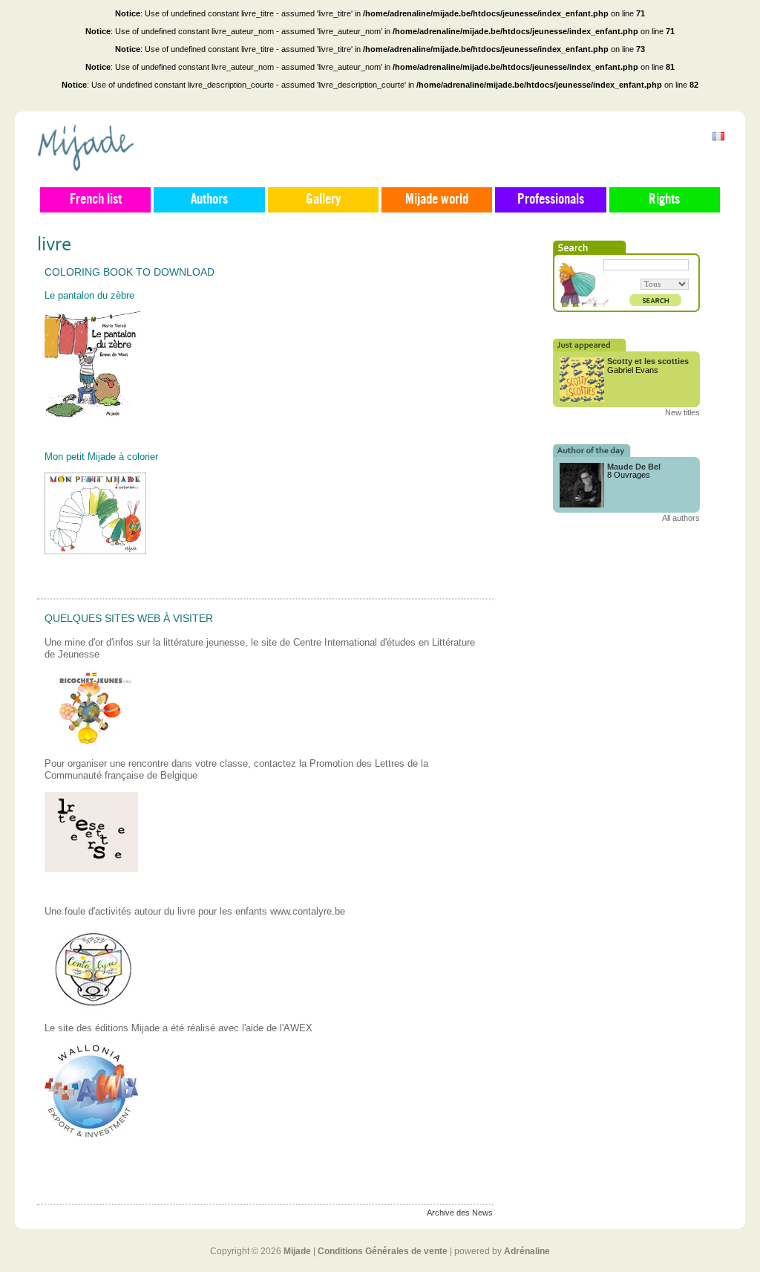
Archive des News (460, 1212)
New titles (682, 412)
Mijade (297, 1251)
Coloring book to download (129, 272)
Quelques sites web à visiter (129, 618)
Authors (209, 200)
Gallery (323, 200)
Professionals (550, 200)
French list (96, 200)
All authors (681, 517)
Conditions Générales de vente (383, 1251)
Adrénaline (527, 1251)
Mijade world (436, 200)
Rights (664, 200)
